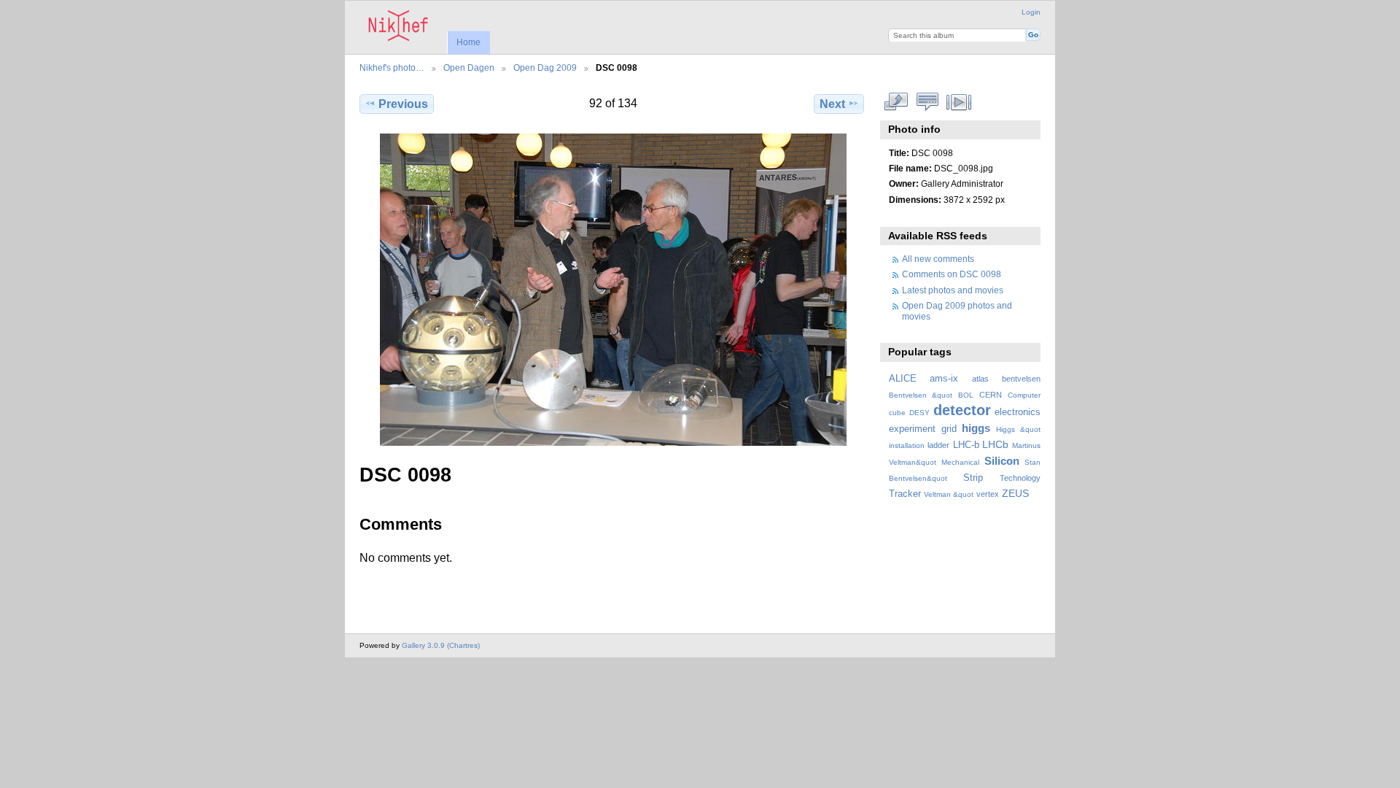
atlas (980, 378)
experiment (912, 429)
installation (907, 445)
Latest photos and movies (952, 290)
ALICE (903, 379)
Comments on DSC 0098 (951, 274)
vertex (987, 494)
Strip (973, 478)
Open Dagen (468, 67)
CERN (990, 394)
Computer (1024, 395)
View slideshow (959, 102)
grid (949, 429)
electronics (1018, 412)
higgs (976, 428)
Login (1031, 12)
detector (962, 410)
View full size (896, 102)
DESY (919, 413)
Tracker (905, 494)
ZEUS (1015, 493)
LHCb (995, 444)
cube (897, 413)
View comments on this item (928, 102)
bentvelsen (1021, 378)
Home (468, 42)
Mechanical (960, 462)
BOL (965, 395)
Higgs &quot (1018, 429)
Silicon (1001, 461)
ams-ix (944, 379)
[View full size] (613, 290)
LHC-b (966, 445)
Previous (403, 104)
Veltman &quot (948, 494)
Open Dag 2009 (545, 67)
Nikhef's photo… (391, 67)
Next (832, 104)
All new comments (938, 258)
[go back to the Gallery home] (398, 25)
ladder (938, 445)
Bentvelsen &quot (920, 395)
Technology (1020, 478)
